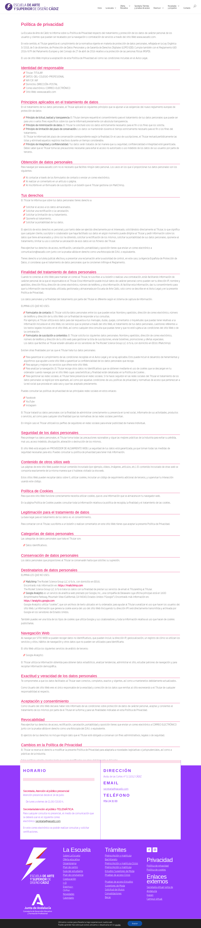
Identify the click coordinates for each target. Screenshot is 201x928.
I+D (65, 882)
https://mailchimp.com (70, 585)
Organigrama (69, 863)
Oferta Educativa (124, 7)
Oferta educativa (71, 859)
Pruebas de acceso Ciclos (117, 874)
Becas (108, 897)
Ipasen (150, 895)
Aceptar (135, 923)
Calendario (68, 897)
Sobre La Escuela (71, 855)
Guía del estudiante (73, 871)
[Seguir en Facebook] (149, 849)
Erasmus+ (68, 886)
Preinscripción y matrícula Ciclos (121, 863)
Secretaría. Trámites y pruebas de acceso (142, 7)
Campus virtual (154, 898)
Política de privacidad (158, 865)
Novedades (68, 894)
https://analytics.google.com (39, 600)
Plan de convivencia (73, 874)
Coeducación (69, 878)
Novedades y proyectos (172, 7)
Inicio (100, 8)
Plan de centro (70, 867)
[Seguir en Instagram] (155, 849)
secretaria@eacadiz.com (48, 821)
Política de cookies (156, 869)
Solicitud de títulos (114, 889)
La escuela (110, 8)
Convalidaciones (113, 893)
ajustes (118, 925)
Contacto (186, 8)
